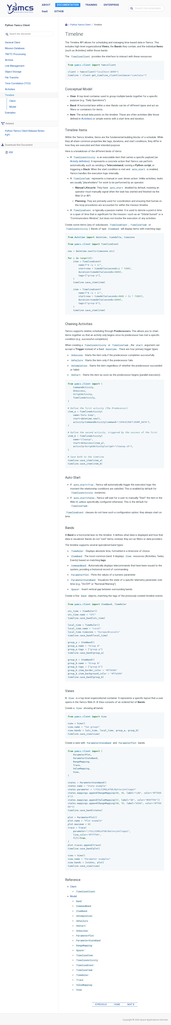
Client (12, 100)
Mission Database (15, 48)
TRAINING (91, 4)
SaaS (45, 11)
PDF (11, 152)
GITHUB (59, 11)
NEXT (130, 1004)
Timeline (9, 95)
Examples (10, 112)
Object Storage (13, 71)
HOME (117, 1004)
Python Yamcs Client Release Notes (24, 130)
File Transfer (12, 77)
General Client (12, 42)
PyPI (7, 134)
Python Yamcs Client (80, 24)
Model (12, 106)
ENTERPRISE (111, 4)
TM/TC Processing (15, 54)
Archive (9, 60)
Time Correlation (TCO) (18, 83)
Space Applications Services (154, 1019)
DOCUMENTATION (68, 4)
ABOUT (46, 4)
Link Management (14, 65)
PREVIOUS (102, 1004)
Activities (10, 89)
